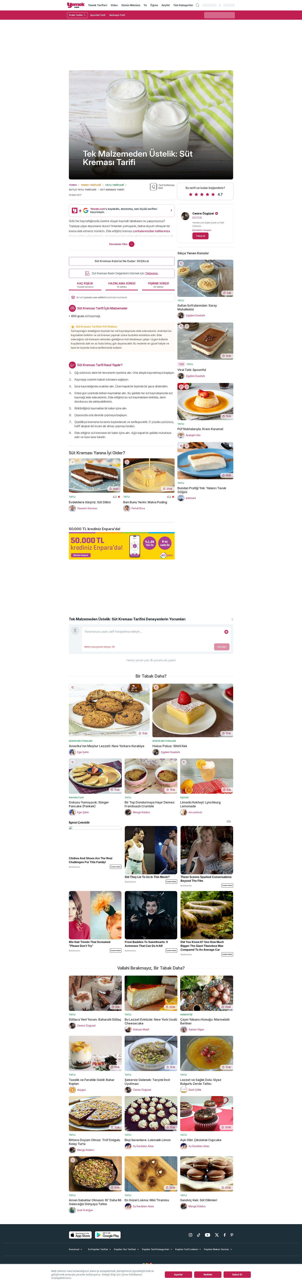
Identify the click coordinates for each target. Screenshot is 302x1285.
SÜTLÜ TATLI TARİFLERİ (82, 189)
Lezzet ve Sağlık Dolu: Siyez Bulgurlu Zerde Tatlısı (200, 1081)
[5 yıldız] (213, 194)
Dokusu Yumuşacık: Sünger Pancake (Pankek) (89, 804)
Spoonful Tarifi (97, 15)
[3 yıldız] (201, 194)
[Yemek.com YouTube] (207, 1235)
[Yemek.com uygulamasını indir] (80, 1235)
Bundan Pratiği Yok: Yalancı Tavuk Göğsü (201, 490)
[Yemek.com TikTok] (198, 1235)
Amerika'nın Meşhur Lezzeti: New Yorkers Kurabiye (106, 746)
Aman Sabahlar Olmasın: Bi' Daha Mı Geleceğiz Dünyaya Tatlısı (95, 1202)
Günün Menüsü (130, 5)
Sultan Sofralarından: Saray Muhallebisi (197, 307)
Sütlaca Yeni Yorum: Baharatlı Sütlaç (95, 1019)
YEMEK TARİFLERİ (91, 184)
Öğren (154, 5)
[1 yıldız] (190, 194)
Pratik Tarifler (76, 15)
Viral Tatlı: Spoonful (191, 370)
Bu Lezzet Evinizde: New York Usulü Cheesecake (151, 1021)
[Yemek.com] (76, 5)
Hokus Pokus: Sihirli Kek (169, 746)
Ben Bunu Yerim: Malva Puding (145, 502)
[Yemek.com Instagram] (190, 1235)
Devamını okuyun (201, 230)
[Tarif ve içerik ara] (197, 5)
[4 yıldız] (207, 194)
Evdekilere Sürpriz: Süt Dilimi (90, 502)
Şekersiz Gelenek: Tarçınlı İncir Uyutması (147, 1081)
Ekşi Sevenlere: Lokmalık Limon (148, 1140)
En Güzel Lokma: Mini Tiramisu (147, 1200)
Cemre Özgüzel (203, 213)
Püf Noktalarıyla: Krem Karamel (200, 429)
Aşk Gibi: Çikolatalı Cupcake (200, 1140)
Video (114, 5)
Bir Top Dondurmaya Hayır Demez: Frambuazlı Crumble (150, 804)
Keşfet (166, 5)
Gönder (221, 646)
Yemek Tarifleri (97, 5)
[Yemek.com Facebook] (225, 1235)
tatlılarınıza (162, 231)
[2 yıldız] (196, 194)
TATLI (72, 496)
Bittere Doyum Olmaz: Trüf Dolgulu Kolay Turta (94, 1142)
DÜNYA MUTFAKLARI (80, 740)
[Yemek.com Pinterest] (232, 1235)
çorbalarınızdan (143, 231)
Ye (145, 5)
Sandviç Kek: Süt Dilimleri (198, 1200)
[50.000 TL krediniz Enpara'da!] (122, 545)
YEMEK (73, 184)
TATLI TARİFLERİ (114, 184)
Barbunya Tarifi (117, 15)
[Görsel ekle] (226, 632)
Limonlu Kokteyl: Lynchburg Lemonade (200, 804)
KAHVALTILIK (76, 797)
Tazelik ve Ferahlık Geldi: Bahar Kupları (91, 1081)
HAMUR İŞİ (186, 1014)
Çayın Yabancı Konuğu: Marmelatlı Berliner (204, 1021)
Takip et (200, 235)
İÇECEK (184, 797)
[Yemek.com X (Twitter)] (217, 1235)
